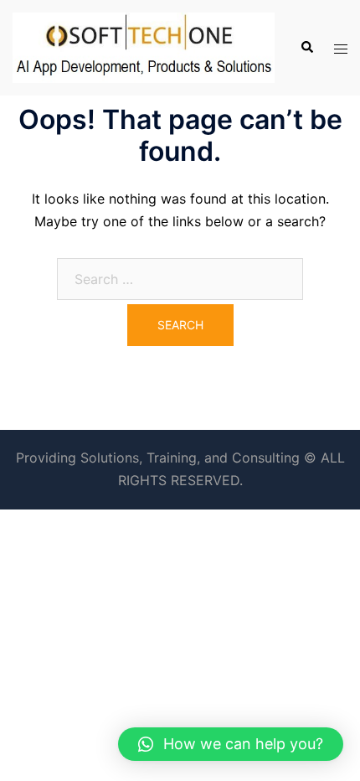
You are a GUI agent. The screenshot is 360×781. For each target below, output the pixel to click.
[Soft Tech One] (144, 46)
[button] (230, 744)
